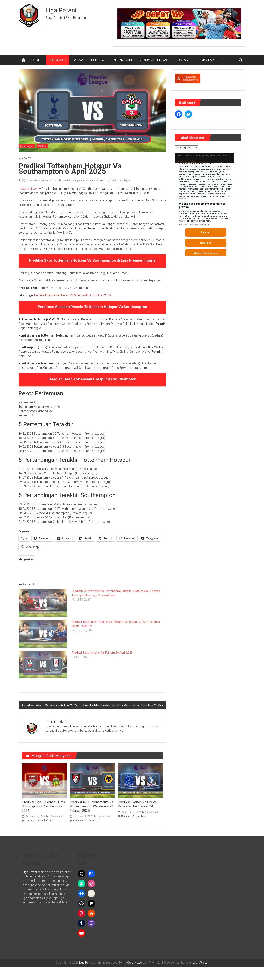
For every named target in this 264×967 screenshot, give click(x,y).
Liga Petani (61, 10)
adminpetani (55, 816)
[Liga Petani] (24, 60)
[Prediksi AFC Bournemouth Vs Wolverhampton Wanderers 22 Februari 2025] (92, 780)
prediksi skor (69, 180)
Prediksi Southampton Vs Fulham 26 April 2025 (102, 652)
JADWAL (78, 60)
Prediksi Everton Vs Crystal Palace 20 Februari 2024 (137, 804)
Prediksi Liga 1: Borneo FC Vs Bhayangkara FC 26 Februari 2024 (43, 806)
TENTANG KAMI (121, 60)
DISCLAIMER (210, 60)
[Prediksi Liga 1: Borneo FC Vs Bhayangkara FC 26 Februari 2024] (44, 780)
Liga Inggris (26, 146)
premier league (85, 180)
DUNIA (96, 60)
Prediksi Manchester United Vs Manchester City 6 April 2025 (72, 295)
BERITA (37, 60)
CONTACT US (185, 60)
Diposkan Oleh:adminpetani (37, 180)
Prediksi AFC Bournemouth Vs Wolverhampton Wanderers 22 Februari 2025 (91, 806)
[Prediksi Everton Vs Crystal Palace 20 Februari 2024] (140, 780)
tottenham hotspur (120, 180)
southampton (101, 180)
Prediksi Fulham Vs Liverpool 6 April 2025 (50, 705)
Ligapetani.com (29, 188)
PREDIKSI (56, 60)
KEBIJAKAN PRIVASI (154, 60)
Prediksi (42, 146)
